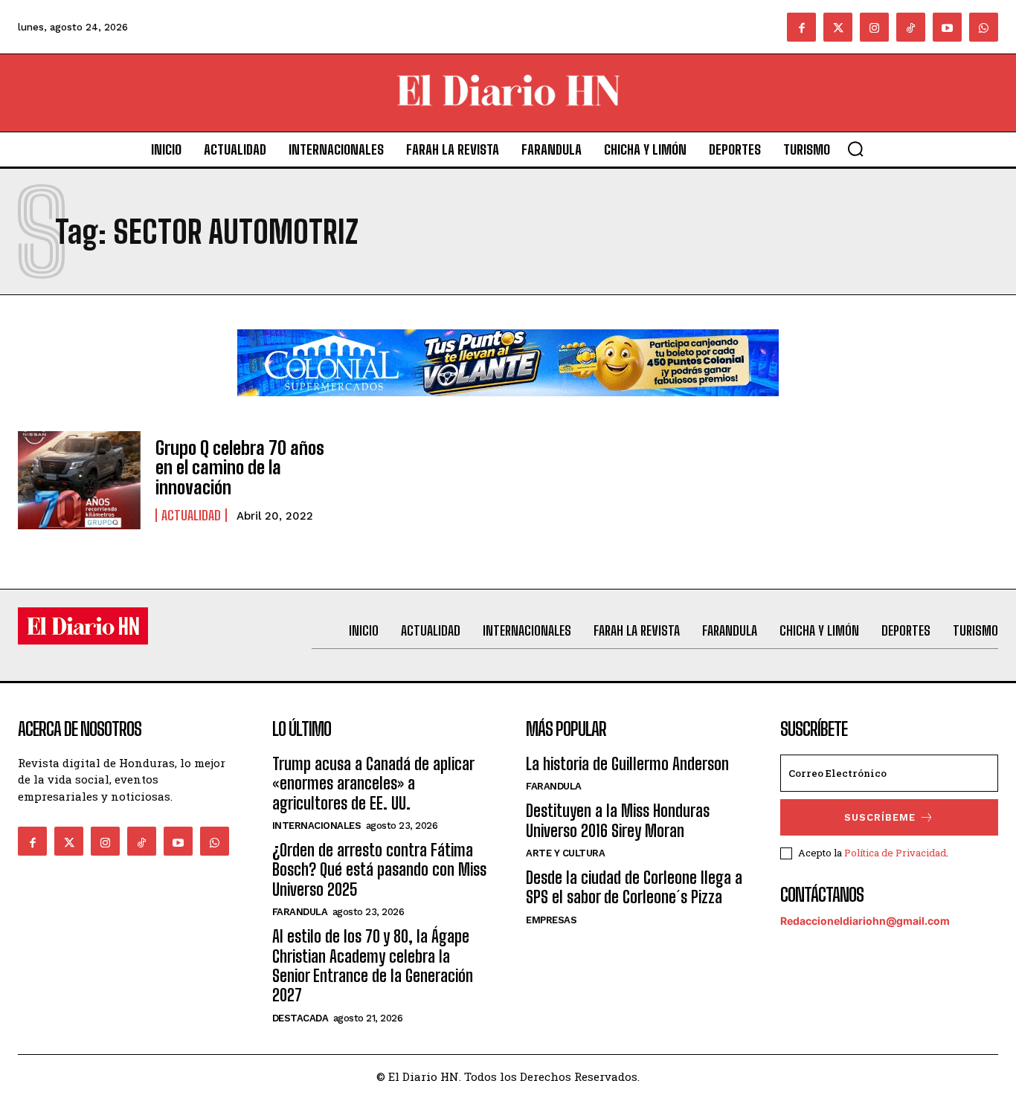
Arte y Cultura (565, 853)
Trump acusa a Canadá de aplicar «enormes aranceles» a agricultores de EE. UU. (373, 783)
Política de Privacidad (895, 852)
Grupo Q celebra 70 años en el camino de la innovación (239, 467)
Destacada (300, 1018)
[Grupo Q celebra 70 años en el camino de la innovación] (79, 480)
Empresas (551, 920)
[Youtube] (947, 27)
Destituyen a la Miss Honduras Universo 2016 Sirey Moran (618, 820)
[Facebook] (801, 27)
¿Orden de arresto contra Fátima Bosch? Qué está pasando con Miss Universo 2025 (379, 870)
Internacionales (316, 825)
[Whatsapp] (983, 27)
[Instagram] (874, 27)
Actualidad (191, 515)
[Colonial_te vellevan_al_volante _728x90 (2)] (508, 408)
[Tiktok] (910, 27)
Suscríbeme (880, 817)
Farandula (300, 911)
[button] (855, 149)
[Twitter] (837, 27)
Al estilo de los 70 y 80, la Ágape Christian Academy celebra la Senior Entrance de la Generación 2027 (372, 965)
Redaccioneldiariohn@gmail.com (865, 920)
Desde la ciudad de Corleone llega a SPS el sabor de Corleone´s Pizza (634, 887)
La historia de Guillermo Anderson (627, 764)
